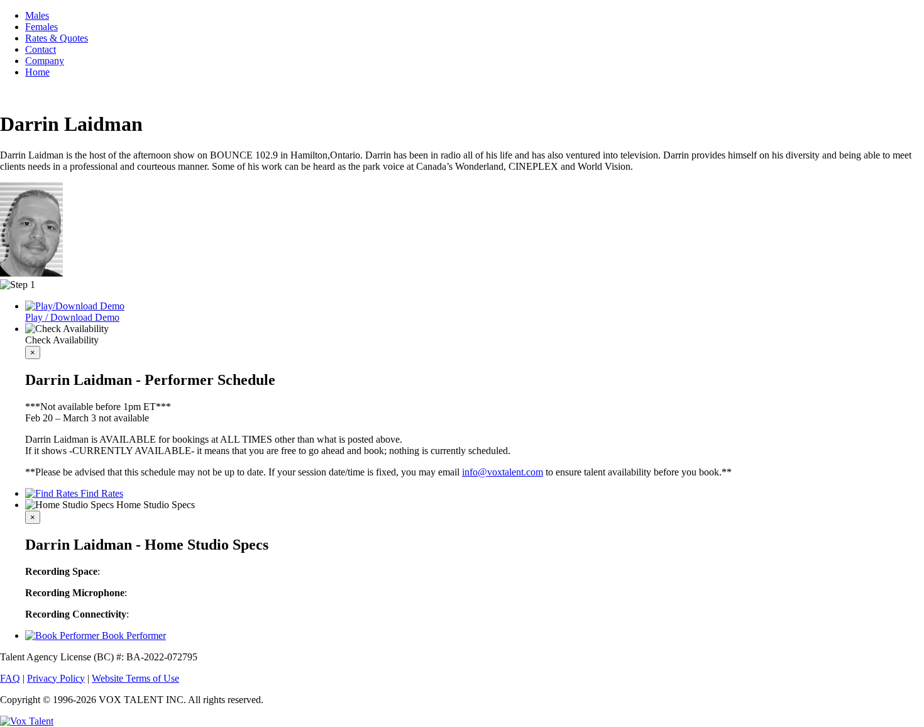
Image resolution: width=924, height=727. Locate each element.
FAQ (10, 678)
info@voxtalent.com (502, 472)
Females (41, 26)
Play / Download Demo (72, 317)
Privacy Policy (56, 678)
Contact (40, 49)
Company (44, 60)
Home (37, 72)
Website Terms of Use (135, 678)
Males (37, 15)
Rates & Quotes (56, 38)
